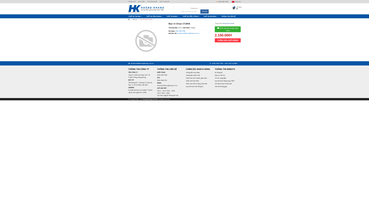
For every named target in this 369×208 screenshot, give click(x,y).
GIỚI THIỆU (141, 1)
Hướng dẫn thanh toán (193, 75)
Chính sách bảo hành (192, 81)
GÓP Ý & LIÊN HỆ (164, 1)
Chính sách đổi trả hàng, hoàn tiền (196, 84)
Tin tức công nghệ (220, 78)
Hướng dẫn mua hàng (192, 72)
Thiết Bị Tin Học (133, 16)
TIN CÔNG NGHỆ (152, 1)
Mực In (135, 19)
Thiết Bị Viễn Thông (183, 16)
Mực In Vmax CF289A (146, 19)
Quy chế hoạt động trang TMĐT (225, 81)
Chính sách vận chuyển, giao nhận (196, 78)
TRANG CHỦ (132, 1)
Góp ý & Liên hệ (220, 75)
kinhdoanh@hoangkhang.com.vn (188, 33)
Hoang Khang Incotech (150, 99)
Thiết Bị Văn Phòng (150, 16)
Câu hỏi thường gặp (221, 86)
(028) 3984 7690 (223, 2)
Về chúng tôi (218, 72)
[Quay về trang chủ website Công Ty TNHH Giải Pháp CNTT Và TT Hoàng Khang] (146, 9)
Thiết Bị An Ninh (200, 16)
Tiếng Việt (237, 2)
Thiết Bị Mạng (167, 16)
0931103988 (233, 63)
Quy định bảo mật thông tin (194, 86)
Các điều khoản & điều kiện (223, 84)
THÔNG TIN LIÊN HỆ (217, 16)
